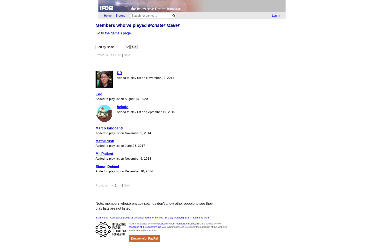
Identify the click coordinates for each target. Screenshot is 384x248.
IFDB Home (102, 217)
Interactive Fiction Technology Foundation (177, 223)
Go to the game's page (113, 33)
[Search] (174, 15)
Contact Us (116, 217)
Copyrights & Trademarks (189, 217)
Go (134, 47)
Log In (276, 15)
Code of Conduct (133, 217)
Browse (120, 15)
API (207, 217)
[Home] (192, 6)
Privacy (169, 217)
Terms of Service (154, 217)
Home (108, 15)
